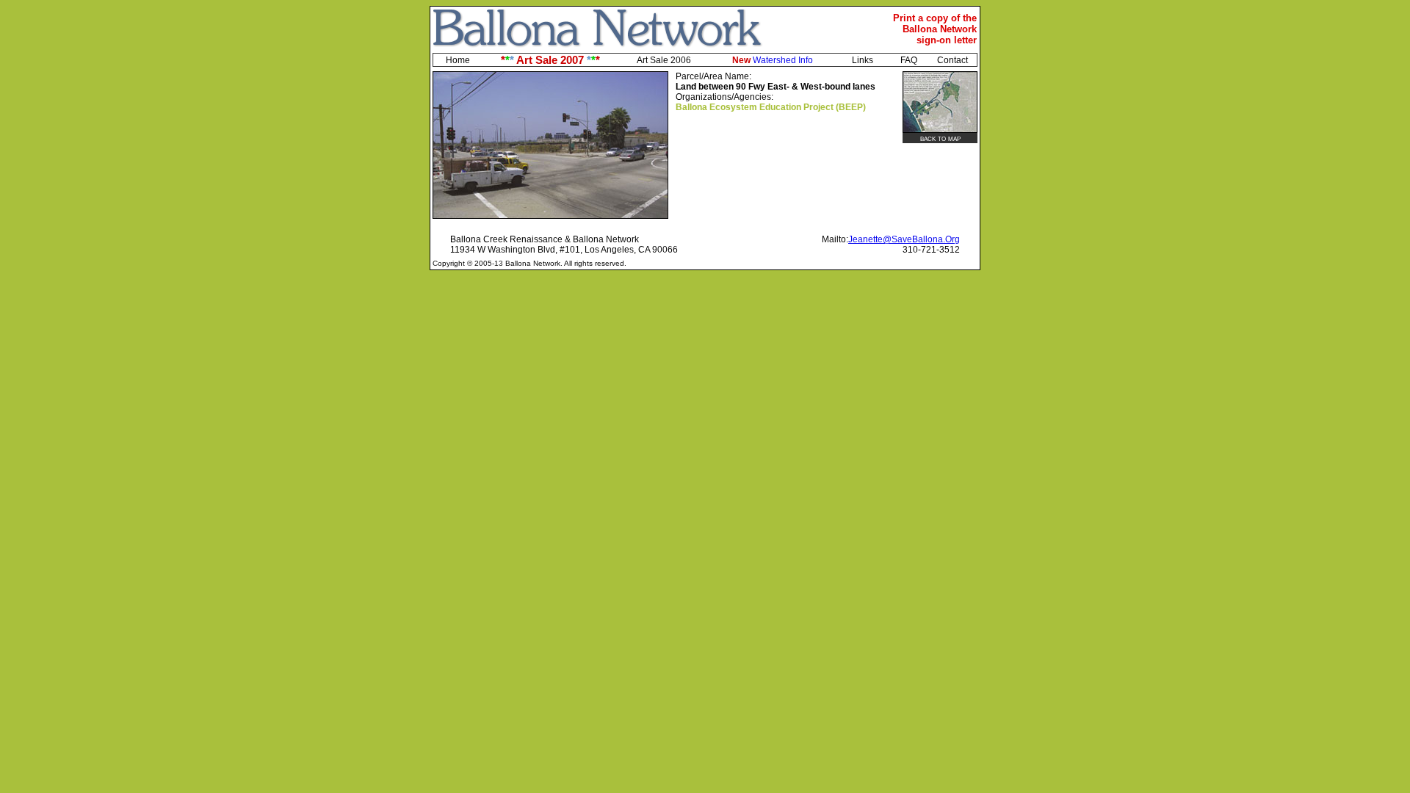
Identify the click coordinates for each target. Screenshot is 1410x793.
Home (458, 60)
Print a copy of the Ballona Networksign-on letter (935, 29)
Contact (952, 60)
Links (862, 60)
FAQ (908, 60)
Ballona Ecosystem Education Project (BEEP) (771, 107)
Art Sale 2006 (664, 60)
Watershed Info (772, 60)
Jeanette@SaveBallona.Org (904, 239)
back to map (940, 138)
